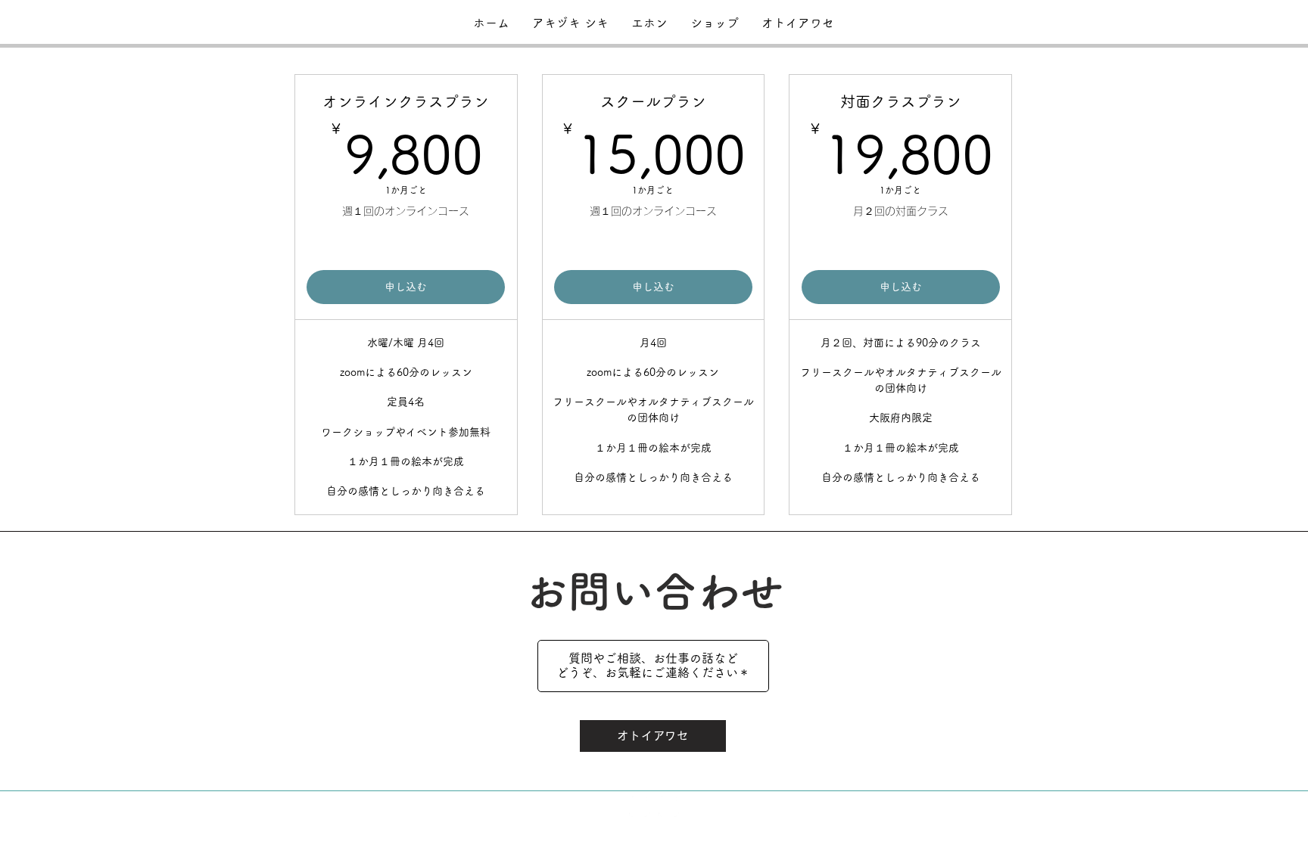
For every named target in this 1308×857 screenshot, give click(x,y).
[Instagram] (639, 806)
